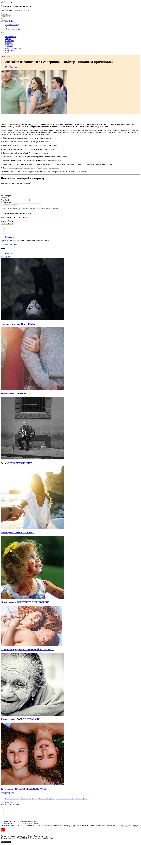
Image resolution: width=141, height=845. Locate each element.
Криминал (9, 45)
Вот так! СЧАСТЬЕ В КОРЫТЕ (16, 463)
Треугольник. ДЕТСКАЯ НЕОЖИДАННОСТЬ (23, 789)
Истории (8, 43)
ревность (8, 253)
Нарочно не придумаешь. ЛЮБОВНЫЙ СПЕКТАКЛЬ (27, 649)
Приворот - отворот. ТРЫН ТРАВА (18, 324)
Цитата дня (9, 237)
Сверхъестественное (13, 49)
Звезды (8, 39)
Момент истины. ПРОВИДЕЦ (15, 393)
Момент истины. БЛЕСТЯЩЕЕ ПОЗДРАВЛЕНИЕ (25, 602)
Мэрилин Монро (11, 244)
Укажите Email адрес (8, 221)
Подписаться (6, 16)
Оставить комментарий (9, 205)
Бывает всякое (10, 37)
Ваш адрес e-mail (7, 14)
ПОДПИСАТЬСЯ (7, 223)
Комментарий (6, 196)
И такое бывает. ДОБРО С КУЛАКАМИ (20, 719)
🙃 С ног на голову (12, 29)
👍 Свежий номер (12, 25)
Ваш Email (5, 200)
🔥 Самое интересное (13, 27)
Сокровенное (10, 51)
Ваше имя (4, 198)
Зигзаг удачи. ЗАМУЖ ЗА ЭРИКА (17, 533)
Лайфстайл (9, 47)
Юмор (7, 52)
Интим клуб (9, 41)
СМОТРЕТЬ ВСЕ (7, 793)
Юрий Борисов (11, 67)
